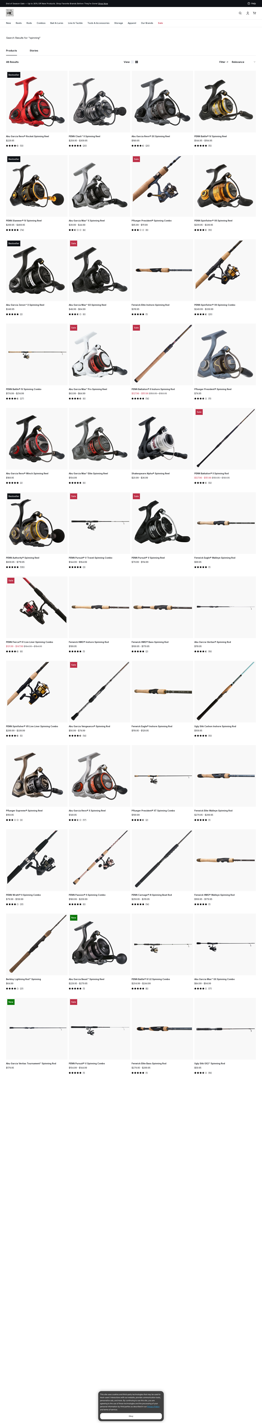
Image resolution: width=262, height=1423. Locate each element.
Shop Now (40, 3)
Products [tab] (11, 50)
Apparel (132, 23)
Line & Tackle (75, 23)
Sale (160, 23)
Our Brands (147, 23)
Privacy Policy (153, 1406)
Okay (131, 1416)
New (8, 23)
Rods (29, 23)
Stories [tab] (34, 50)
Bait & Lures (56, 23)
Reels (19, 23)
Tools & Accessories (98, 23)
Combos (41, 23)
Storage (118, 23)
